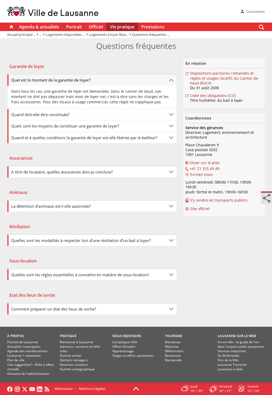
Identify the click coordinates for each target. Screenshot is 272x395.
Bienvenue (173, 342)
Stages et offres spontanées (133, 355)
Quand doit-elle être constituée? (40, 114)
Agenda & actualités (39, 27)
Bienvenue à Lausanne (76, 342)
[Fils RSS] (48, 388)
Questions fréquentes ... (150, 34)
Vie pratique (122, 27)
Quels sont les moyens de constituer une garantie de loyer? (65, 126)
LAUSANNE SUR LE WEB (237, 335)
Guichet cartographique (77, 369)
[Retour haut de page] (136, 388)
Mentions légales (92, 388)
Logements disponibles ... (65, 34)
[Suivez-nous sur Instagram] (17, 388)
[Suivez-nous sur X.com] (24, 388)
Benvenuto (173, 355)
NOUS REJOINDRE (126, 335)
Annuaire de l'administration (28, 373)
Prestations (152, 27)
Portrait (74, 27)
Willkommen (174, 351)
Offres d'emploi (123, 346)
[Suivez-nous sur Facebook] (9, 388)
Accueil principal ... (21, 34)
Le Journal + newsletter (24, 355)
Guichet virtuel (70, 355)
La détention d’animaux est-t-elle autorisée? (51, 206)
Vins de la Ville (228, 360)
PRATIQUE (68, 335)
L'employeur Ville (124, 342)
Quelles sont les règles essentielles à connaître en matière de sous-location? (80, 274)
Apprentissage (123, 351)
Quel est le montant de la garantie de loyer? (51, 80)
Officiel (96, 27)
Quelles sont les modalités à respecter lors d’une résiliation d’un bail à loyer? (81, 240)
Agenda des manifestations (27, 351)
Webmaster (63, 388)
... (40, 34)
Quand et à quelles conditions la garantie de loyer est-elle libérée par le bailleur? (84, 137)
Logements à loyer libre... (108, 34)
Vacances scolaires (74, 364)
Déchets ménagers (74, 360)
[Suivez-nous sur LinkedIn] (39, 388)
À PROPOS (15, 335)
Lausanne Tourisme (232, 364)
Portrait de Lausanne (22, 342)
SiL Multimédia (228, 355)
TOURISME (173, 335)
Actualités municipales (23, 346)
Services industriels (232, 351)
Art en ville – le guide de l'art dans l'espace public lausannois (241, 344)
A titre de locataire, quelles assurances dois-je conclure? (62, 172)
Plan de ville (16, 360)
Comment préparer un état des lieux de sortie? (53, 309)
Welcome (172, 346)
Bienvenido (173, 360)
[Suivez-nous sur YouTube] (32, 388)
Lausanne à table (230, 369)
